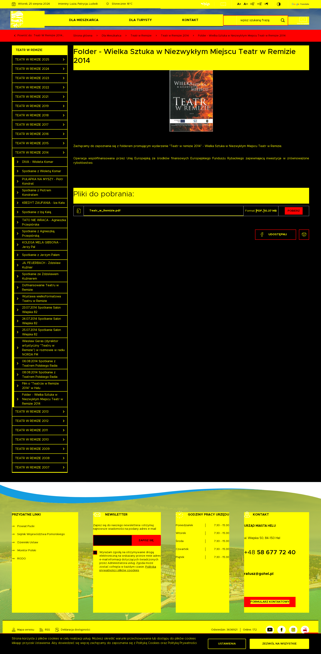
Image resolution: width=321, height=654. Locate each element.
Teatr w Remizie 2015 (32, 143)
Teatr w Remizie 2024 (32, 68)
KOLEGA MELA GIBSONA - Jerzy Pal (41, 244)
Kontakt (190, 20)
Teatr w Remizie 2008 (32, 458)
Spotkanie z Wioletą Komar (41, 171)
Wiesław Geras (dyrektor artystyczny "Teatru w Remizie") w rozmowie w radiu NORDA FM (43, 348)
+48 (270, 553)
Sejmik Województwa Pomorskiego (41, 534)
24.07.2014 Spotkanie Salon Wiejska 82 (41, 321)
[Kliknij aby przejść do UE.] (223, 4)
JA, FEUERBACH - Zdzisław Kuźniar (41, 265)
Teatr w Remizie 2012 (31, 420)
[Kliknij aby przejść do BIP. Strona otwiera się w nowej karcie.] (205, 4)
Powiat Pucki (25, 526)
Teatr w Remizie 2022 (32, 87)
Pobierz (294, 210)
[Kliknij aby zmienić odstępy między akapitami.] (266, 4)
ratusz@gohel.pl (258, 574)
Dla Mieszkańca (83, 20)
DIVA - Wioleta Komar (37, 161)
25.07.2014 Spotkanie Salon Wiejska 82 (41, 332)
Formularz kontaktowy (269, 601)
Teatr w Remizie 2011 (31, 430)
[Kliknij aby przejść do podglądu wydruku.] (304, 234)
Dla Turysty (140, 20)
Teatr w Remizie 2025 (32, 59)
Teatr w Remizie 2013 (31, 411)
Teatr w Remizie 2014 (32, 152)
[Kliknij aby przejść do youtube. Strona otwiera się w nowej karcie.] (270, 630)
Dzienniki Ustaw (27, 542)
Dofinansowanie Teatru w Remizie (40, 287)
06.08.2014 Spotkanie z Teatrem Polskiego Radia (39, 363)
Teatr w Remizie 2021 (31, 96)
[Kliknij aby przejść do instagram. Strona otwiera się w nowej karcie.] (293, 630)
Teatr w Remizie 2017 (31, 124)
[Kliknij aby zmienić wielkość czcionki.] (239, 4)
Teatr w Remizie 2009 (32, 448)
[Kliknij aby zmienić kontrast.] (278, 4)
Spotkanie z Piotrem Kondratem (36, 192)
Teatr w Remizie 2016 (32, 134)
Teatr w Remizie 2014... (49, 35)
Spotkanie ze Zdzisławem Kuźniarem (40, 276)
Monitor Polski (26, 550)
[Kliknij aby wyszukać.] (283, 20)
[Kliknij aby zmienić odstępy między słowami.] (259, 4)
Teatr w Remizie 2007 (32, 467)
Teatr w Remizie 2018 (32, 115)
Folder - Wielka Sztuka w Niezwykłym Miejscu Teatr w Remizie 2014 (42, 399)
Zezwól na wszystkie (279, 643)
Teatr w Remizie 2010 (32, 439)
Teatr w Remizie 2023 (32, 78)
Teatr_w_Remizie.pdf (105, 210)
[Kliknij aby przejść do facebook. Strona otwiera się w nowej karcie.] (281, 630)
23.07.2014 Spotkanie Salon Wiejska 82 (41, 310)
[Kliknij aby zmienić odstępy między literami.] (246, 4)
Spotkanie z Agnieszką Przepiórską (38, 233)
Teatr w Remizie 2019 (32, 106)
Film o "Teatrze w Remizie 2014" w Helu (40, 386)
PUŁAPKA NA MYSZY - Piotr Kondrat (42, 181)
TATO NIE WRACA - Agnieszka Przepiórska (44, 222)
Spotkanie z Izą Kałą (36, 212)
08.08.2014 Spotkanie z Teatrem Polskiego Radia (39, 374)
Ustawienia (227, 643)
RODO (21, 558)
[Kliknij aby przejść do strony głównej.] (28, 19)
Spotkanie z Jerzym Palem (41, 254)
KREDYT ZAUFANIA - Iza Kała (43, 202)
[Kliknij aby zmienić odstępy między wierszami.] (252, 4)
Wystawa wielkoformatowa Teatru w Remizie (41, 298)
